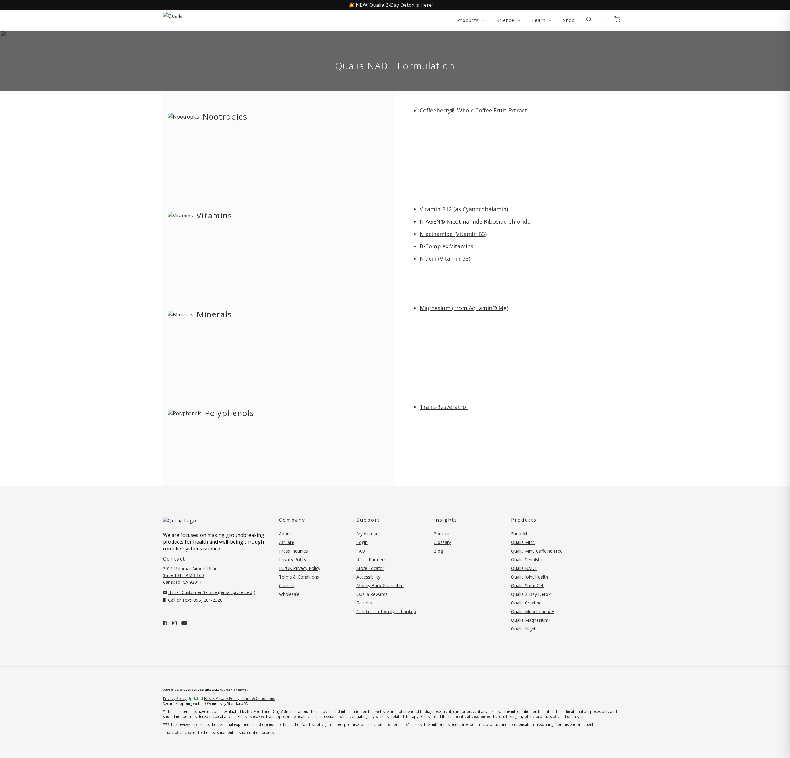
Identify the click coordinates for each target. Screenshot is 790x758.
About (285, 534)
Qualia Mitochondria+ (532, 611)
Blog (438, 551)
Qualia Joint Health (529, 577)
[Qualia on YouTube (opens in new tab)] (184, 623)
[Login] (603, 19)
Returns (364, 603)
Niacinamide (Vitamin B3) (453, 234)
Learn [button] (539, 20)
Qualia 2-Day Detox (531, 594)
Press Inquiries (293, 551)
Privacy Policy (292, 559)
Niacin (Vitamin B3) (445, 258)
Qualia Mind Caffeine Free (537, 551)
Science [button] (506, 20)
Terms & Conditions (299, 577)
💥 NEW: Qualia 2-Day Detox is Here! (390, 5)
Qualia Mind (523, 542)
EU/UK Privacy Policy (299, 568)
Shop (569, 20)
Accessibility (368, 577)
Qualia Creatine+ (527, 603)
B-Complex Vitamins (446, 246)
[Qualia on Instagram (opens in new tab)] (174, 623)
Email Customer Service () (211, 592)
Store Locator (370, 568)
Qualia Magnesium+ (531, 620)
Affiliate (286, 542)
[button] (589, 19)
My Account (368, 534)
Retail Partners (371, 559)
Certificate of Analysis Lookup (386, 611)
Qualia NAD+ (524, 568)
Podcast (442, 534)
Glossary (442, 542)
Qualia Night (523, 629)
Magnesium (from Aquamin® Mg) (464, 308)
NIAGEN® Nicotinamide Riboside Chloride (475, 221)
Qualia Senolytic (527, 559)
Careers (286, 585)
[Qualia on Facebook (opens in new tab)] (165, 623)
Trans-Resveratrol (444, 407)
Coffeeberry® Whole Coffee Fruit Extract (473, 110)
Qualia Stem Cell (527, 585)
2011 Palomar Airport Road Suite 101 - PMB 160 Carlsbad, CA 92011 (190, 575)
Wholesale (289, 594)
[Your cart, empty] (617, 19)
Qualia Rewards (372, 594)
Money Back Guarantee (380, 585)
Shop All (519, 534)
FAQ (360, 551)
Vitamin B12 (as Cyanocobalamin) (464, 209)
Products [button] (468, 20)
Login (362, 542)
